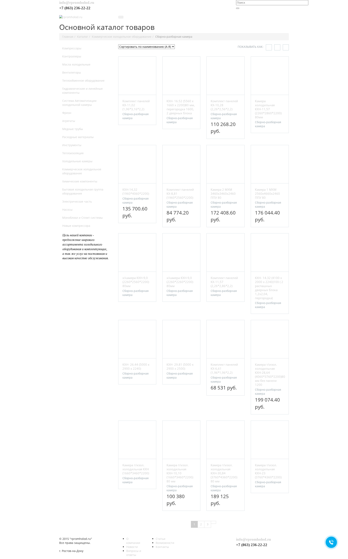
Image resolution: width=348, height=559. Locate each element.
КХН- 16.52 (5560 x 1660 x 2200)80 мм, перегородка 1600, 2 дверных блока (181, 107)
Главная (67, 37)
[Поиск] (237, 8)
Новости (132, 547)
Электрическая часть (77, 201)
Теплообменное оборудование (83, 80)
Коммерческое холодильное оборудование (121, 37)
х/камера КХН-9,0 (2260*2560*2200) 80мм (135, 282)
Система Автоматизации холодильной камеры (79, 103)
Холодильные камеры (77, 161)
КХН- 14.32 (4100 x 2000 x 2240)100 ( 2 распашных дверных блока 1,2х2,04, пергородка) (269, 288)
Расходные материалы (78, 137)
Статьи (160, 539)
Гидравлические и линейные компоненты (82, 91)
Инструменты (71, 145)
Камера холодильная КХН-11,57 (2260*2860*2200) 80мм (268, 109)
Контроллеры (71, 56)
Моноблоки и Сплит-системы (82, 218)
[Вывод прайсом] (286, 47)
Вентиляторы (71, 72)
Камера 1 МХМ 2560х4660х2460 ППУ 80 (267, 193)
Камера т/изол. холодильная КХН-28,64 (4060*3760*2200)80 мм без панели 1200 (270, 374)
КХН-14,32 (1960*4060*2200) (135, 191)
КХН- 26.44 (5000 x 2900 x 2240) (135, 366)
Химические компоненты (79, 181)
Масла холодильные (76, 64)
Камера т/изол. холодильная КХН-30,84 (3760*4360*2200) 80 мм (224, 473)
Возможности (165, 543)
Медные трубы (72, 129)
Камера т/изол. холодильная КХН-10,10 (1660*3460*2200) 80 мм (180, 473)
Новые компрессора (76, 226)
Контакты (162, 547)
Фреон (66, 113)
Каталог (82, 37)
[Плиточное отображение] (269, 47)
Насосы (67, 209)
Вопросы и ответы (133, 553)
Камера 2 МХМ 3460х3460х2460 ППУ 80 (223, 193)
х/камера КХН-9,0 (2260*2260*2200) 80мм (180, 282)
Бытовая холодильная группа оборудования (82, 191)
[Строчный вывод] (277, 47)
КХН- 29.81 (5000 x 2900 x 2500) (180, 366)
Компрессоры (71, 48)
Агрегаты (68, 121)
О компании (133, 541)
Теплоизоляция (73, 153)
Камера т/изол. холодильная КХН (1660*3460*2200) (135, 469)
